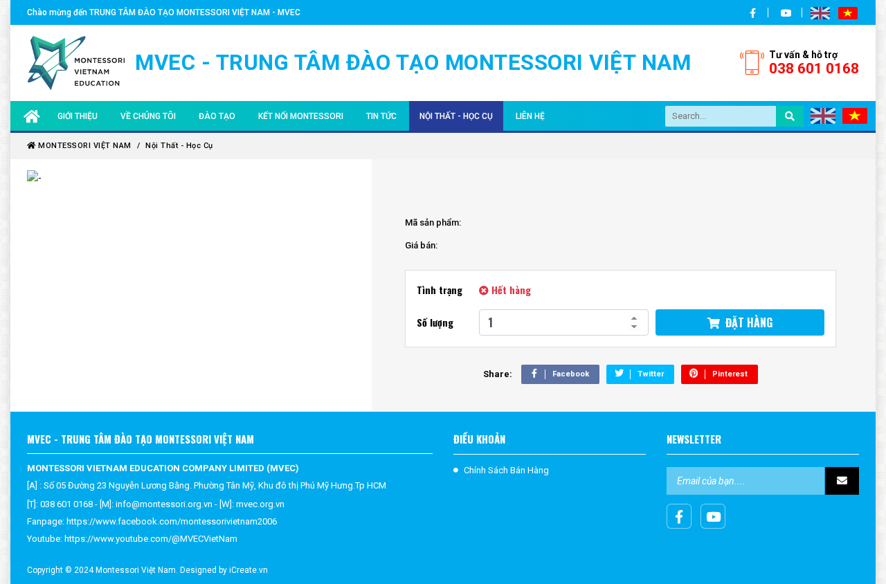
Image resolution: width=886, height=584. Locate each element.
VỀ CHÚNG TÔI (148, 116)
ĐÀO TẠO (217, 116)
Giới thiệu (77, 116)
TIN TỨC (381, 116)
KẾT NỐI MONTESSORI (300, 116)
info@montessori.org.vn (164, 504)
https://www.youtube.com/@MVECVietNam (150, 538)
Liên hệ (530, 116)
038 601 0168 (814, 63)
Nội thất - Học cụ (456, 116)
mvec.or (252, 504)
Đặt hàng (746, 322)
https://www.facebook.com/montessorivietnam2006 (171, 521)
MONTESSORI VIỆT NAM (84, 145)
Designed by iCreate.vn (224, 570)
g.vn (276, 504)
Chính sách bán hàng (506, 470)
